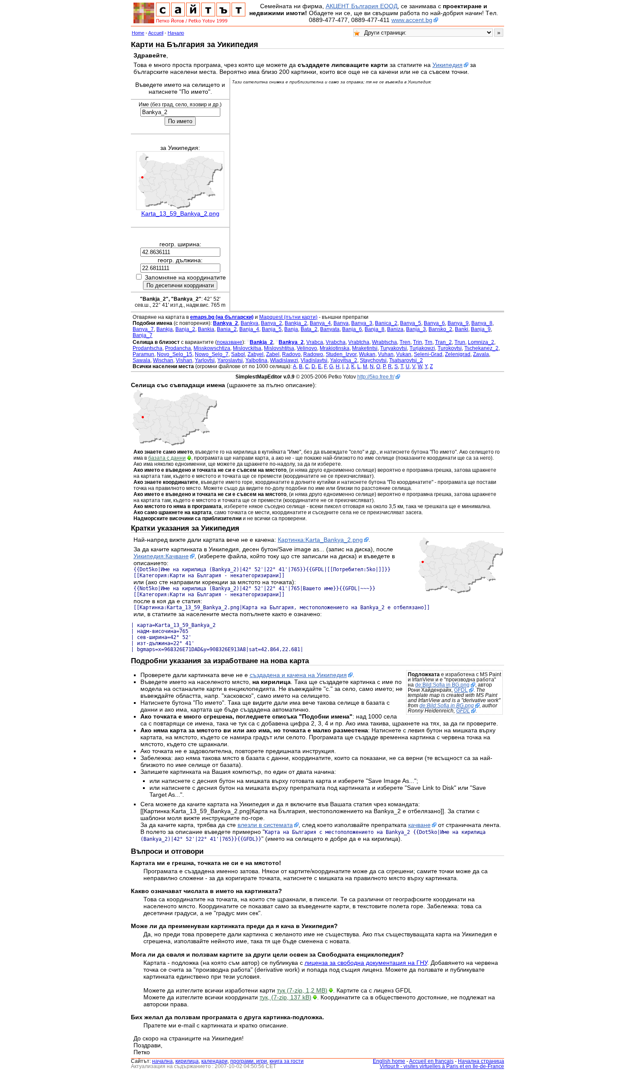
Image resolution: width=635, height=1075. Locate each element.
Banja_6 (352, 329)
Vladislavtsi (314, 360)
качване (419, 824)
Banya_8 (481, 323)
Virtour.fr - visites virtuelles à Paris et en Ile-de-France (442, 1066)
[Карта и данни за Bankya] (174, 444)
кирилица (187, 1061)
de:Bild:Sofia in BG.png (442, 684)
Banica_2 (386, 323)
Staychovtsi (373, 360)
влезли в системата (265, 824)
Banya (341, 323)
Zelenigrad (457, 354)
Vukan (403, 354)
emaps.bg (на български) (222, 317)
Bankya (249, 323)
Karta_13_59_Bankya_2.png (180, 213)
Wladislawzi (284, 360)
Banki (461, 329)
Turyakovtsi (393, 348)
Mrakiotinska (334, 348)
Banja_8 (374, 329)
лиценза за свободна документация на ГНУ (366, 962)
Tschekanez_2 (481, 348)
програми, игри (248, 1061)
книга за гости (287, 1061)
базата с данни (167, 458)
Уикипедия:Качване (161, 556)
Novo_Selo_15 (174, 354)
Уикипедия (447, 64)
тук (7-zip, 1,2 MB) (302, 990)
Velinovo (307, 348)
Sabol (238, 354)
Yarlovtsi (205, 360)
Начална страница (481, 1061)
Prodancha (178, 348)
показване (229, 342)
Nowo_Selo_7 (212, 354)
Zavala (481, 354)
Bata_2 (309, 329)
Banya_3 (361, 323)
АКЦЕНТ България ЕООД (361, 6)
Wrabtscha (384, 342)
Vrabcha (336, 342)
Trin (417, 342)
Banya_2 (271, 323)
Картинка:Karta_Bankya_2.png (320, 539)
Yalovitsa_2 (343, 360)
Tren (405, 342)
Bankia (206, 329)
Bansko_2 (440, 329)
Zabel (272, 354)
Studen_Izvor (341, 354)
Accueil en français (431, 1061)
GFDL (461, 690)
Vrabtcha (358, 342)
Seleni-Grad (428, 354)
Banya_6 (434, 323)
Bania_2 (227, 329)
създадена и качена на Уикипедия (298, 674)
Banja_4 (249, 329)
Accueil (155, 32)
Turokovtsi (450, 348)
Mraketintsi (365, 348)
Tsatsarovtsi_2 (406, 360)
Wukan (367, 354)
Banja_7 (142, 335)
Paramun (143, 354)
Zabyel (256, 354)
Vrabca (314, 342)
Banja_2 (185, 329)
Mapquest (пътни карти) (288, 317)
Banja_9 (481, 329)
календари (214, 1061)
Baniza (395, 329)
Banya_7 (143, 329)
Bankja (164, 329)
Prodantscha (147, 348)
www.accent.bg (411, 19)
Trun (459, 342)
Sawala (141, 360)
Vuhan (386, 354)
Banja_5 (272, 329)
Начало (176, 32)
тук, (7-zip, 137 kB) (285, 997)
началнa (162, 1061)
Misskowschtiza (212, 348)
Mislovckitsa (247, 348)
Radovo (291, 354)
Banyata (330, 329)
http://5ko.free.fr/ (375, 377)
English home (389, 1061)
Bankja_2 (296, 323)
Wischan (163, 360)
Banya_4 (320, 323)
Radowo (313, 354)
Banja (291, 329)
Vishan (184, 360)
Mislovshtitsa (279, 348)
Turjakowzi (422, 348)
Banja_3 (416, 329)
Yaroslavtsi (230, 360)
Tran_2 (443, 342)
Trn (428, 342)
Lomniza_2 (481, 342)
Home (138, 32)
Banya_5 (410, 323)
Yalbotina (256, 360)
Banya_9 (458, 323)
